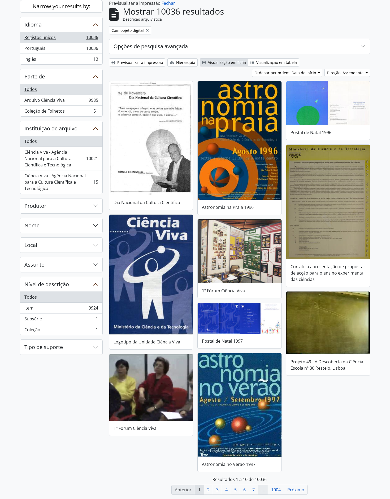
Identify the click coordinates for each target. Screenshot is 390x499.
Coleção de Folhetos (61, 112)
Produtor (35, 205)
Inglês (61, 60)
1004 (276, 490)
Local (30, 245)
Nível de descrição (46, 284)
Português (61, 49)
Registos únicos (61, 38)
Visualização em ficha (226, 62)
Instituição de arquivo (50, 128)
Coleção (61, 331)
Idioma (33, 24)
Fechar (168, 3)
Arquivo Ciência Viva (61, 101)
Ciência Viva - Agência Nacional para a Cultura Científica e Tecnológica (61, 158)
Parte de (34, 76)
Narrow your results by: (61, 6)
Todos (30, 89)
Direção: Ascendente (346, 72)
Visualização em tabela (276, 62)
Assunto (34, 264)
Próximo (295, 490)
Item (61, 309)
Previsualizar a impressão (139, 62)
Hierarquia (185, 62)
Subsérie (61, 320)
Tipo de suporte (43, 347)
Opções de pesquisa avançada (151, 46)
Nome (32, 225)
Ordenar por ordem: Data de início (285, 72)
